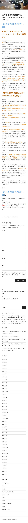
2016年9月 (4, 368)
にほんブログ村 (6, 202)
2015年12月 (5, 391)
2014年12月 (5, 412)
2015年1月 (4, 409)
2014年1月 (4, 444)
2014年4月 (4, 435)
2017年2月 (4, 362)
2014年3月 (4, 438)
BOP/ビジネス (5, 483)
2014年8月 (4, 424)
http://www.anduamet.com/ (15, 173)
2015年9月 (4, 397)
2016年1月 (4, 388)
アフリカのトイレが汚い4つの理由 (10, 336)
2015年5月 (4, 400)
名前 (3, 250)
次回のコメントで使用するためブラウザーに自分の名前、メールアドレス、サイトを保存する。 (14, 274)
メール (4, 258)
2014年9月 (4, 421)
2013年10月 (5, 453)
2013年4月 (4, 471)
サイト (3, 265)
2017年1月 (4, 365)
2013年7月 (4, 462)
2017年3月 (4, 359)
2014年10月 (5, 418)
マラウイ (4, 497)
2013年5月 (4, 468)
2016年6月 (4, 377)
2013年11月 (5, 450)
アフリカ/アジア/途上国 (7, 491)
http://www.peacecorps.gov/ (11, 67)
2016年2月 (4, 385)
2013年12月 (5, 447)
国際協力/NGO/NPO (7, 503)
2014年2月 (4, 441)
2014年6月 (4, 430)
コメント (4, 230)
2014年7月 (4, 427)
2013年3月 (4, 474)
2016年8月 (4, 371)
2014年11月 (5, 415)
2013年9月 (4, 456)
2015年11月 (5, 394)
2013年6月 (4, 465)
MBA (3, 486)
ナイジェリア (5, 494)
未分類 (3, 506)
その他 (3, 489)
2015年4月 (4, 403)
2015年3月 (4, 406)
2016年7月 (4, 374)
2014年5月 (4, 433)
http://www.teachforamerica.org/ (14, 42)
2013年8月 (4, 459)
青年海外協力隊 (6, 509)
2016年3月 (4, 383)
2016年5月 (4, 380)
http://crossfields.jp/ (13, 170)
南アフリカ (5, 500)
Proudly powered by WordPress (9, 519)
